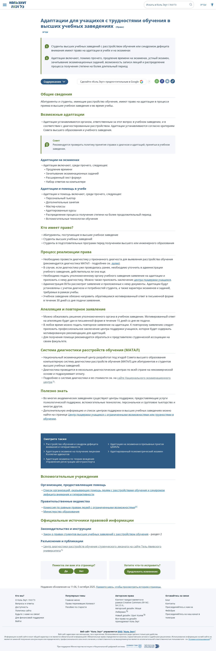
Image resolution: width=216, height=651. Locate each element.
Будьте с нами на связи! (27, 614)
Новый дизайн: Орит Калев (129, 615)
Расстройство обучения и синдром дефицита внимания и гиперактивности (72, 445)
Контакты (170, 603)
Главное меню (72, 600)
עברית (203, 4)
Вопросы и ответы (24, 603)
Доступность (21, 607)
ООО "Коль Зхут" (127, 631)
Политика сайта (23, 610)
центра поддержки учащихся (152, 280)
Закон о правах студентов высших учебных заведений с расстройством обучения (95, 534)
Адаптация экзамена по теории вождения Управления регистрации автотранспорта (70, 460)
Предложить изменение (142, 571)
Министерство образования (61, 511)
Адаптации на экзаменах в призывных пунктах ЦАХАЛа (137, 445)
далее (115, 263)
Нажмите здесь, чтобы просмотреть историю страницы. (128, 586)
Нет (81, 571)
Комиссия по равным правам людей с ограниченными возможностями (89, 507)
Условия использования (199, 639)
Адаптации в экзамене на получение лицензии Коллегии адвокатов (73, 453)
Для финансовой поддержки (29, 617)
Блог (167, 600)
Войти (18, 621)
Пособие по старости (76, 607)
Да (66, 571)
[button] (4, 4)
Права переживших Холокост (80, 603)
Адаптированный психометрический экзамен (136, 451)
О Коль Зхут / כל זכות (25, 600)
